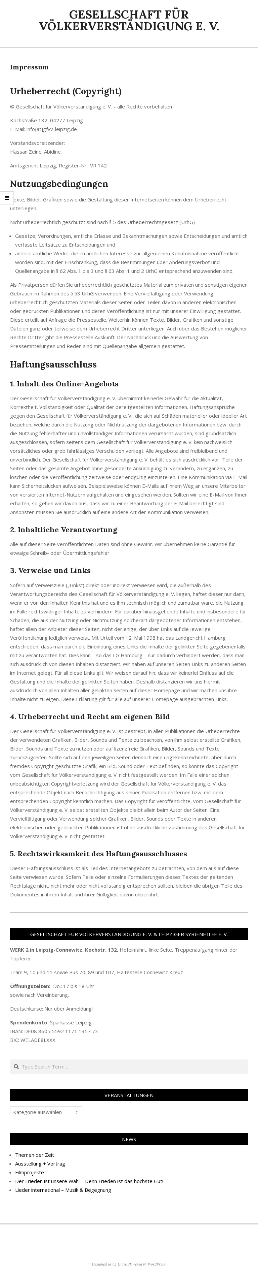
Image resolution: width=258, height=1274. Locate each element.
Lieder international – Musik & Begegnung (63, 1189)
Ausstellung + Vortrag (40, 1163)
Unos (122, 1264)
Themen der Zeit (34, 1154)
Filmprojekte (29, 1172)
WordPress (157, 1264)
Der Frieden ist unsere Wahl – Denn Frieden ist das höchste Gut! (89, 1181)
